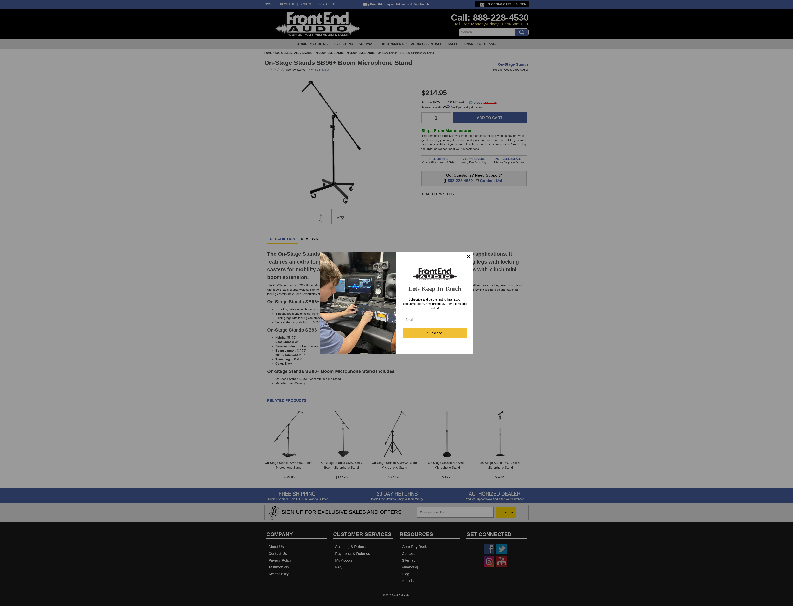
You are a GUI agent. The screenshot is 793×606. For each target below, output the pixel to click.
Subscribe (434, 333)
